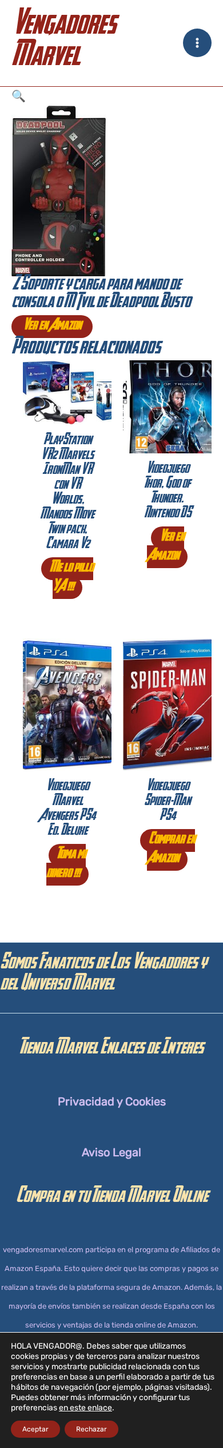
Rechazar (91, 1429)
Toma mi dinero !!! (66, 865)
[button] (111, 96)
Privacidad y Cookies (112, 1101)
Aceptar (35, 1429)
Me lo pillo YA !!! (71, 578)
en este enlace (85, 1408)
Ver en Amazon (52, 326)
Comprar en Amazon (171, 850)
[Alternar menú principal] (197, 43)
